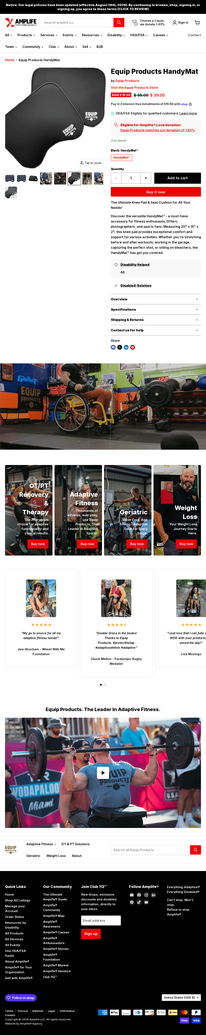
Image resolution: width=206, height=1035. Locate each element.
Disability (115, 35)
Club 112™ (50, 977)
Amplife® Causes (56, 932)
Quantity (117, 169)
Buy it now (155, 192)
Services (47, 35)
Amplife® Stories (56, 949)
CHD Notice (67, 1010)
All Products (14, 933)
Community (31, 47)
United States (179, 997)
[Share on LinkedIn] (126, 347)
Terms (9, 1010)
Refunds (37, 1010)
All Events (12, 945)
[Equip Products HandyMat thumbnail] (10, 178)
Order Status (14, 917)
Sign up (91, 934)
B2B (100, 47)
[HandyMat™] (122, 162)
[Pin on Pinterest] (132, 347)
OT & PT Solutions (75, 844)
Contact (194, 35)
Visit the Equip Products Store (134, 88)
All (7, 35)
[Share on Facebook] (113, 347)
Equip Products (127, 81)
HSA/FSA (137, 35)
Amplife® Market (56, 965)
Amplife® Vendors (57, 971)
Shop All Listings (17, 900)
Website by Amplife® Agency (23, 1023)
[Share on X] (119, 347)
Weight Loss (56, 856)
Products (25, 35)
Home (9, 60)
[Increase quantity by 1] (146, 178)
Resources (91, 35)
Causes (159, 35)
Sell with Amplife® (19, 978)
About (69, 47)
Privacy (23, 1010)
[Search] (118, 22)
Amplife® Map (54, 916)
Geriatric (33, 856)
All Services (14, 939)
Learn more (188, 113)
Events (68, 35)
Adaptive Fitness (40, 844)
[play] (103, 773)
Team (10, 47)
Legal (51, 1010)
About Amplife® (17, 961)
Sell (85, 47)
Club (53, 47)
